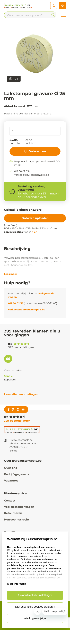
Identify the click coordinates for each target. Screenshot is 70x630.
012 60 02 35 (15, 303)
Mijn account (53, 5)
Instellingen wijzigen (35, 618)
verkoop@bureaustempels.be (26, 309)
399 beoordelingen (17, 420)
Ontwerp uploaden (35, 218)
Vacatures (11, 480)
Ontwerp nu (37, 151)
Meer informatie (16, 583)
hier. (34, 231)
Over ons (10, 467)
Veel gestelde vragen (19, 506)
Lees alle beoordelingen (21, 394)
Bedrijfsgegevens (16, 474)
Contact (9, 500)
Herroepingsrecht (16, 519)
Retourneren (13, 513)
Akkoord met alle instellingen (35, 595)
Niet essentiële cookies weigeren (35, 606)
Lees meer (10, 274)
